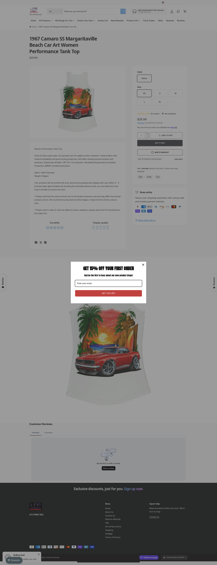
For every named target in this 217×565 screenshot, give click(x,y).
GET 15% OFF (108, 293)
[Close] (143, 265)
